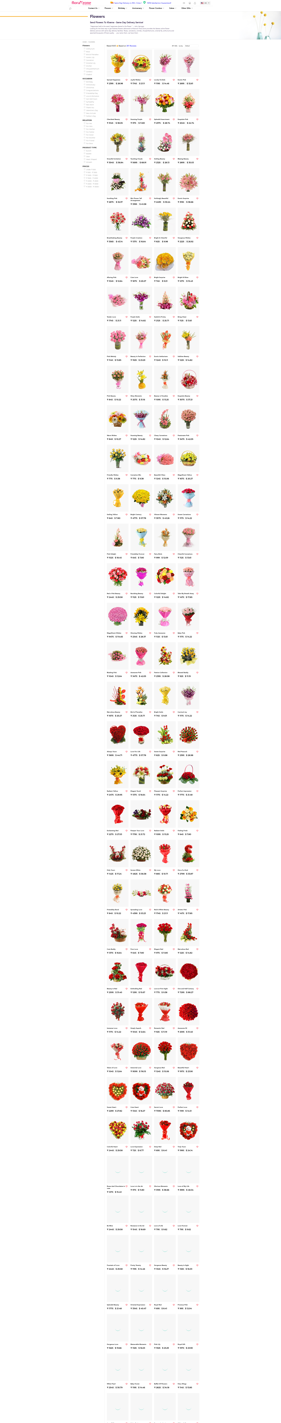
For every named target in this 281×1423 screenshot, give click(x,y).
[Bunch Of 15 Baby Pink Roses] (188, 626)
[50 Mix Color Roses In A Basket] (165, 665)
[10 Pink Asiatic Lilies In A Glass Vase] (118, 112)
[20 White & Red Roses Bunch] (118, 1060)
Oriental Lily (90, 63)
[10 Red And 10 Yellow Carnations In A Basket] (165, 784)
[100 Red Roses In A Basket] (165, 1100)
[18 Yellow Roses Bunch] (188, 665)
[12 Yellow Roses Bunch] (118, 902)
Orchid (88, 66)
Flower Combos (156, 8)
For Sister (90, 135)
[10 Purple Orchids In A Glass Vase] (141, 310)
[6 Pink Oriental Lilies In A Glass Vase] (165, 191)
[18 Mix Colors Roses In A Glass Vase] (165, 586)
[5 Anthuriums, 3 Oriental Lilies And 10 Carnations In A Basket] (165, 151)
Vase (88, 157)
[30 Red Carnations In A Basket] (188, 784)
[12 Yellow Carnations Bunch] (165, 705)
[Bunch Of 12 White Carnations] (118, 1416)
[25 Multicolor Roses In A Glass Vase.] (141, 1416)
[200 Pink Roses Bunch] (118, 626)
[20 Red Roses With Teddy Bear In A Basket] (118, 942)
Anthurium (90, 49)
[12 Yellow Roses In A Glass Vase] (118, 468)
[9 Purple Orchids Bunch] (188, 705)
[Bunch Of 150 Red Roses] (188, 981)
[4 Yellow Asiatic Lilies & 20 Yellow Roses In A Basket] (141, 389)
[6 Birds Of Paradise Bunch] (165, 389)
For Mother (90, 129)
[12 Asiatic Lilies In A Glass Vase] (165, 507)
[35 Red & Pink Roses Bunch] (118, 586)
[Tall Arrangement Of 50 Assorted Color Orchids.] (141, 151)
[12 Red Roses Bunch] (165, 863)
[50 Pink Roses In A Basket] (118, 1258)
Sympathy (90, 102)
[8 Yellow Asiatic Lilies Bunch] (118, 784)
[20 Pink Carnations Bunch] (165, 468)
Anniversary (137, 8)
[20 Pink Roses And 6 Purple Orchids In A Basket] (165, 310)
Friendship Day (92, 93)
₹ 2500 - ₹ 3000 (92, 184)
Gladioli (89, 75)
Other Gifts (186, 8)
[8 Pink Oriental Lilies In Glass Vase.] (141, 1297)
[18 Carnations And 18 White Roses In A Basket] (188, 231)
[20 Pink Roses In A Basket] (118, 547)
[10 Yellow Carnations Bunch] (141, 547)
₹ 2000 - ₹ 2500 (92, 181)
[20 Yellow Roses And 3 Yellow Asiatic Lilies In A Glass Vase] (141, 626)
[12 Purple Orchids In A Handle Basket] (141, 231)
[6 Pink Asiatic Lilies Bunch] (165, 1337)
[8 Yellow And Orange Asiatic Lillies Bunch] (118, 72)
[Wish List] (184, 3)
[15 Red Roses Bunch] (141, 1139)
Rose (88, 52)
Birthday (122, 8)
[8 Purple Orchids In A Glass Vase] (141, 112)
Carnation (90, 60)
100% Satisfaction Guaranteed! (159, 3)
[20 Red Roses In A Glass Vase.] (141, 1258)
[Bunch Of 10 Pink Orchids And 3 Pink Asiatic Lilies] (141, 349)
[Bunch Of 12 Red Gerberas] (165, 1297)
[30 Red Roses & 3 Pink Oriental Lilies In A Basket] (165, 1179)
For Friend (90, 141)
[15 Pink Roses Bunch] (118, 270)
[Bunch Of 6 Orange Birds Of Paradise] (165, 547)
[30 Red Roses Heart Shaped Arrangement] (141, 1218)
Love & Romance (92, 96)
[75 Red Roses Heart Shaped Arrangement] (118, 744)
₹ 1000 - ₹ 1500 (92, 175)
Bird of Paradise (92, 55)
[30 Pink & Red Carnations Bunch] (118, 1337)
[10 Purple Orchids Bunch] (165, 72)
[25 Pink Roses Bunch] (118, 310)
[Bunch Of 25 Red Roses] (141, 981)
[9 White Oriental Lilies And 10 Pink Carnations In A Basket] (141, 902)
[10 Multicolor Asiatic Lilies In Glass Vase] (118, 151)
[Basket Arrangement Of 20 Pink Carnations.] (141, 1337)
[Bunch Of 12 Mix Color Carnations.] (141, 468)
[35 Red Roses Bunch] (118, 823)
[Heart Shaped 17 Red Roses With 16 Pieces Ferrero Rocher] (118, 1100)
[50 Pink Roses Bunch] (141, 665)
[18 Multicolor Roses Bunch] (165, 823)
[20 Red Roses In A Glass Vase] (118, 1021)
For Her (89, 123)
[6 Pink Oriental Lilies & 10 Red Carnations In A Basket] (188, 389)
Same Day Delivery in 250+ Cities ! (128, 3)
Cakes (172, 8)
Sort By (181, 46)
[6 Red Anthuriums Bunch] (165, 349)
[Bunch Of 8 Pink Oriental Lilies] (188, 191)
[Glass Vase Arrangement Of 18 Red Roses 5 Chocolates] (118, 1179)
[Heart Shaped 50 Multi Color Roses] (118, 1139)
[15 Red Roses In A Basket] (165, 744)
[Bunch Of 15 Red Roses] (165, 1218)
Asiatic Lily (90, 57)
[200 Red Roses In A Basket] (141, 1060)
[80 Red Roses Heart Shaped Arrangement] (188, 1179)
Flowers (108, 8)
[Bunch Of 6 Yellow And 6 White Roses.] (188, 823)
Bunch (88, 151)
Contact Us (93, 8)
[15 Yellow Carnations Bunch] (188, 270)
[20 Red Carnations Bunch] (141, 1021)
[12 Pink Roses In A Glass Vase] (188, 1297)
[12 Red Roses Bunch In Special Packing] (188, 1218)
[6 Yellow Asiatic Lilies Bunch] (118, 1297)
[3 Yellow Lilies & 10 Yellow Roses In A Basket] (188, 468)
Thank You (90, 108)
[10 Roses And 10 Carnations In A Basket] (188, 310)
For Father (90, 132)
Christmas (90, 88)
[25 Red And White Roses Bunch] (165, 902)
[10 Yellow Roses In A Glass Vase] (165, 231)
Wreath (89, 162)
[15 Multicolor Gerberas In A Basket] (118, 428)
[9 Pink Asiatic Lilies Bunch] (188, 72)
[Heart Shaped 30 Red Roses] (188, 1060)
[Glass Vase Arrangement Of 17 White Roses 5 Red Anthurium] (165, 1416)
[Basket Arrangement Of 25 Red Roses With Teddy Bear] (118, 863)
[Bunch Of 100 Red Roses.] (141, 744)
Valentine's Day (92, 110)
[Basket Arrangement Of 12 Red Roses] (165, 981)
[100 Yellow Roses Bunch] (141, 507)
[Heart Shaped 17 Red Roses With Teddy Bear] (141, 1100)
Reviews (131, 46)
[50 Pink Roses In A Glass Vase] (188, 428)
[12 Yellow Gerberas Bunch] (165, 270)
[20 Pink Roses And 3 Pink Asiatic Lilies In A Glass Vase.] (188, 112)
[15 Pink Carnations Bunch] (188, 547)
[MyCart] (195, 3)
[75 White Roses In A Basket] (141, 863)
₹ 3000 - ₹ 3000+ (92, 187)
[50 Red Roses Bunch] (188, 1021)
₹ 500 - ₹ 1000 (91, 172)
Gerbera (89, 72)
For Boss (89, 143)
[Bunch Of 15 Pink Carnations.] (188, 507)
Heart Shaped (91, 159)
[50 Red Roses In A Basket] (188, 744)
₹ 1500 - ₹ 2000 (92, 178)
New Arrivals (91, 113)
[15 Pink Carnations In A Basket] (165, 428)
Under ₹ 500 (91, 170)
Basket (88, 154)
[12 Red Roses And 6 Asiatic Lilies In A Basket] (118, 1376)
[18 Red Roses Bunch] (165, 1021)
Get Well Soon (91, 99)
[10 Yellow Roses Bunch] (118, 507)
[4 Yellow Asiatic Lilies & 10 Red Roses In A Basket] (141, 72)
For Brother (90, 138)
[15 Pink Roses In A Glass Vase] (118, 349)
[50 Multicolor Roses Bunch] (165, 112)
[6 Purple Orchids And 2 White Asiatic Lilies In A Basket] (188, 1258)
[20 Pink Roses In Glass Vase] (188, 902)
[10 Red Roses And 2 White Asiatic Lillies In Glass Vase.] (141, 784)
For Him (89, 126)
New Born (90, 105)
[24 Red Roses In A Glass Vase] (165, 1060)
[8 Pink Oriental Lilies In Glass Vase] (188, 151)
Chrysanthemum (92, 69)
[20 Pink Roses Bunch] (141, 586)
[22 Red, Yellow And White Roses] (188, 1376)
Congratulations (92, 90)
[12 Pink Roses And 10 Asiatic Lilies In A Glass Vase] (118, 231)
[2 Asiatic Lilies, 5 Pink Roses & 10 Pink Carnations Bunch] (141, 270)
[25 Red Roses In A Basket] (188, 942)
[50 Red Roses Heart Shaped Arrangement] (118, 1218)
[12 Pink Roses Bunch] (118, 389)
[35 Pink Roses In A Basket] (118, 191)
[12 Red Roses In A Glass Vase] (165, 942)
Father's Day (91, 116)
